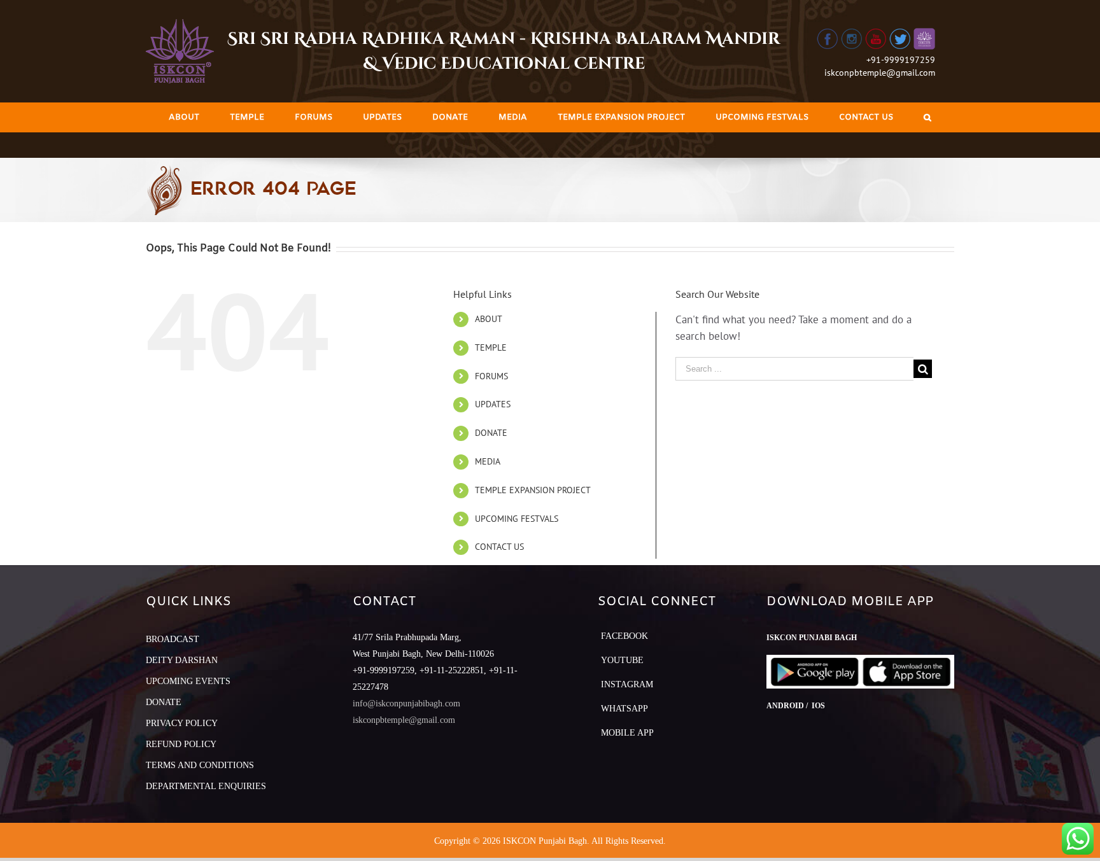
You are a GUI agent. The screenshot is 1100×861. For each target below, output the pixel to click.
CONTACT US (499, 546)
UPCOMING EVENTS (188, 681)
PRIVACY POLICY (182, 723)
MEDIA (487, 461)
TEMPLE (491, 347)
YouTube (622, 660)
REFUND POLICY (181, 744)
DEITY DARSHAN (182, 660)
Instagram (627, 684)
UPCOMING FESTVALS (516, 518)
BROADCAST (172, 639)
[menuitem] (184, 117)
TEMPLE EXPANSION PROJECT (533, 490)
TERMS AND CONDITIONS (200, 765)
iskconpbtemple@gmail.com (879, 72)
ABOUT (488, 319)
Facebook (624, 636)
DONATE (491, 432)
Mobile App (627, 733)
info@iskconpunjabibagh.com (406, 703)
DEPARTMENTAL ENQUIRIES (206, 786)
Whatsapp (624, 708)
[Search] (927, 117)
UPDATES (493, 404)
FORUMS (491, 376)
